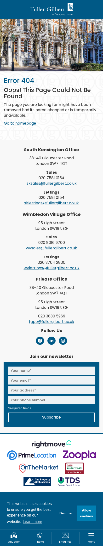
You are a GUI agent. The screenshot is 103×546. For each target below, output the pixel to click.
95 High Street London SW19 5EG (51, 225)
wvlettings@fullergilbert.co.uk (52, 268)
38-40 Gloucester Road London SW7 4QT (51, 160)
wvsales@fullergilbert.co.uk (51, 248)
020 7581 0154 (51, 178)
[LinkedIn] (51, 341)
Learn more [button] (32, 522)
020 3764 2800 (51, 262)
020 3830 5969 (51, 316)
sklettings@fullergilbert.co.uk (51, 203)
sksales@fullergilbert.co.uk (52, 183)
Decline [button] (65, 513)
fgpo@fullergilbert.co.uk (51, 321)
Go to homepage (20, 123)
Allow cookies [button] (86, 513)
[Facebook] (40, 341)
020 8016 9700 (51, 242)
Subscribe (51, 417)
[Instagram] (63, 341)
